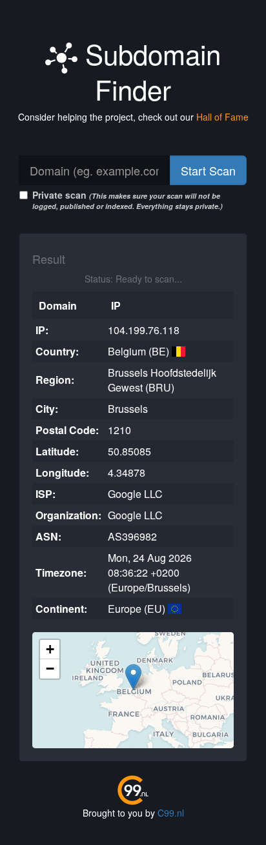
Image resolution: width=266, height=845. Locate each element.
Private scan (127, 199)
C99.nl (171, 812)
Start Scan (208, 170)
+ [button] (50, 649)
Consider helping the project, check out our (133, 116)
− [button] (50, 669)
